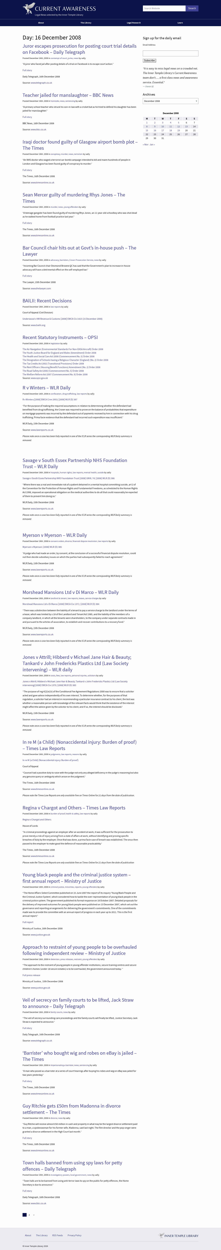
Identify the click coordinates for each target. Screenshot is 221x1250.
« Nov (145, 144)
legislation (55, 343)
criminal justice (57, 887)
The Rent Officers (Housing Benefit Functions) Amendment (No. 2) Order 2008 (61, 367)
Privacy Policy (74, 1235)
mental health (90, 472)
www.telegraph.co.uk (41, 82)
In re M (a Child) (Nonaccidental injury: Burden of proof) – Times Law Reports (80, 745)
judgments (55, 754)
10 (162, 126)
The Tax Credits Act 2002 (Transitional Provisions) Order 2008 (53, 363)
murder (64, 154)
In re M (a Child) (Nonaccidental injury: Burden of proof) (50, 760)
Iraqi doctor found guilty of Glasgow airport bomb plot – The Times (80, 145)
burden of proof (58, 813)
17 (162, 130)
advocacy (55, 260)
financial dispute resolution (85, 541)
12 (178, 126)
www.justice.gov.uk (40, 934)
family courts (56, 1012)
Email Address (149, 44)
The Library (86, 22)
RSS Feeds (57, 1235)
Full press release (31, 975)
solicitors (92, 675)
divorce (68, 541)
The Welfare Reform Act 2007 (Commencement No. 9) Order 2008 (55, 374)
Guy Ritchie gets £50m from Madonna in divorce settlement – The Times (72, 1109)
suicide (101, 472)
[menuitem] (41, 22)
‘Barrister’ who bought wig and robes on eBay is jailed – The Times (80, 1056)
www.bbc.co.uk (38, 129)
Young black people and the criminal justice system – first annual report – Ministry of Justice (77, 878)
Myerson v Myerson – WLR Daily (55, 535)
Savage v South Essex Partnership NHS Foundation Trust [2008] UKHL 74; (69, 478)
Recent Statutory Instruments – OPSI (60, 337)
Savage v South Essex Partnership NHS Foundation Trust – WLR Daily (75, 463)
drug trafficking (69, 393)
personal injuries (79, 675)
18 (170, 130)
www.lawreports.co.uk (42, 429)
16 (155, 130)
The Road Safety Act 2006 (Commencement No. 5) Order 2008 (53, 370)
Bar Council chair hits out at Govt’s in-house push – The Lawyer (79, 251)
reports (78, 887)
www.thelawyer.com (41, 288)
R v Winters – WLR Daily (46, 388)
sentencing (70, 101)
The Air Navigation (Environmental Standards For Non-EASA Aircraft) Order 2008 (63, 349)
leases (81, 598)
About (41, 22)
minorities (69, 887)
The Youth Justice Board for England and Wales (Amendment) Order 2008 (59, 352)
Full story (27, 70)
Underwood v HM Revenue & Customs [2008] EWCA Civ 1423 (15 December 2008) (63, 318)
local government (78, 1175)
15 (147, 130)
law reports (56, 306)
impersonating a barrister (62, 1065)
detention (55, 959)
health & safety (72, 813)
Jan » (152, 144)
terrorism (78, 154)
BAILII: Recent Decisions (47, 301)
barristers (64, 260)
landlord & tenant (59, 598)
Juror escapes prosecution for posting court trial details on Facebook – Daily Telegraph (80, 49)
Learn (180, 22)
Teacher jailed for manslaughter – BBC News (68, 95)
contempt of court (59, 58)
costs (53, 675)
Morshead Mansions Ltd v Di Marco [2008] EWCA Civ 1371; (61, 604)
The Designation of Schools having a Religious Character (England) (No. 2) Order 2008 (65, 360)
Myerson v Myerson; (42, 547)
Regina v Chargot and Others (37, 819)
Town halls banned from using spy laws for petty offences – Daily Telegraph (72, 1166)
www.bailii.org (38, 325)
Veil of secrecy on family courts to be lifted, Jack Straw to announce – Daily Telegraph (78, 1003)
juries (70, 58)
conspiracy (55, 154)
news (76, 58)
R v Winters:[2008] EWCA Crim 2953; (50, 399)
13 (186, 126)
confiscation (56, 393)
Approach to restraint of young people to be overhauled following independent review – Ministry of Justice (80, 950)
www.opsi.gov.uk (39, 378)
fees (58, 675)
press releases (66, 959)
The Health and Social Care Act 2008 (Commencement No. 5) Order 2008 (58, 356)
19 (178, 130)
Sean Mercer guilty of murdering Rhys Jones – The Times (74, 198)
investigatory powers (60, 1175)
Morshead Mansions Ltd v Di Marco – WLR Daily (71, 592)
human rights (66, 472)
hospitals (55, 472)
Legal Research (134, 22)
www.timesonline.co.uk (42, 182)
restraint (78, 959)
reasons (75, 754)
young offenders (71, 207)
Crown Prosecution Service (81, 260)
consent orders (57, 541)
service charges (92, 598)
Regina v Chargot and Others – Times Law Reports (74, 808)
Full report (28, 922)
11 (170, 126)
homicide (55, 101)
